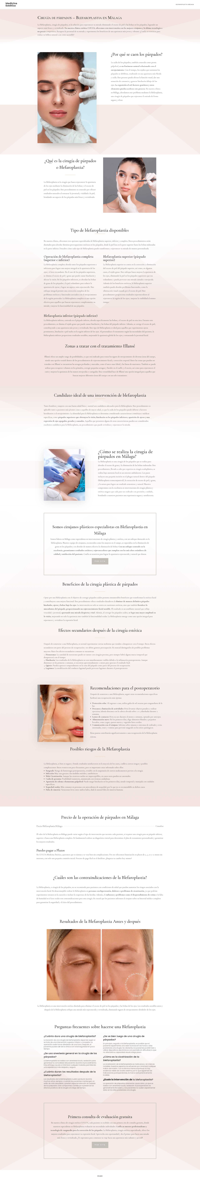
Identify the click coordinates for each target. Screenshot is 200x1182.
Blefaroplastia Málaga (185, 4)
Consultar (160, 826)
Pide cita (100, 561)
